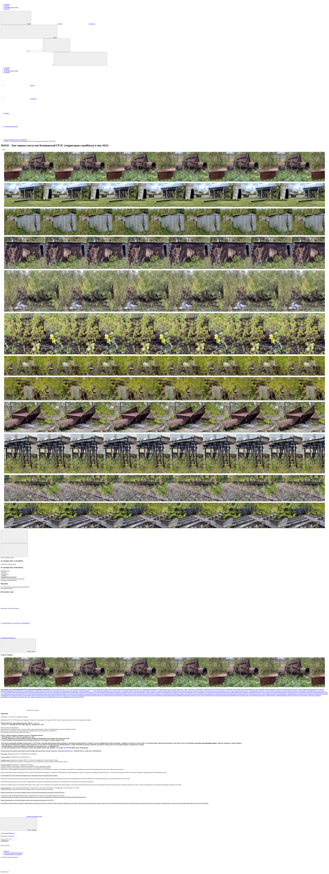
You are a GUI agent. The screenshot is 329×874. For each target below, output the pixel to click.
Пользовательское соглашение (13, 854)
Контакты (7, 9)
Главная (6, 113)
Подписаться (4, 841)
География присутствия (11, 7)
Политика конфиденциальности (13, 853)
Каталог (32, 85)
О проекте (7, 4)
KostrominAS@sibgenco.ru (8, 638)
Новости (6, 6)
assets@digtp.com (10, 833)
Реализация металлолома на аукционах (15, 139)
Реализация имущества (11, 126)
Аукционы (33, 98)
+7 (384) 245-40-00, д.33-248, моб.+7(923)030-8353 (15, 623)
